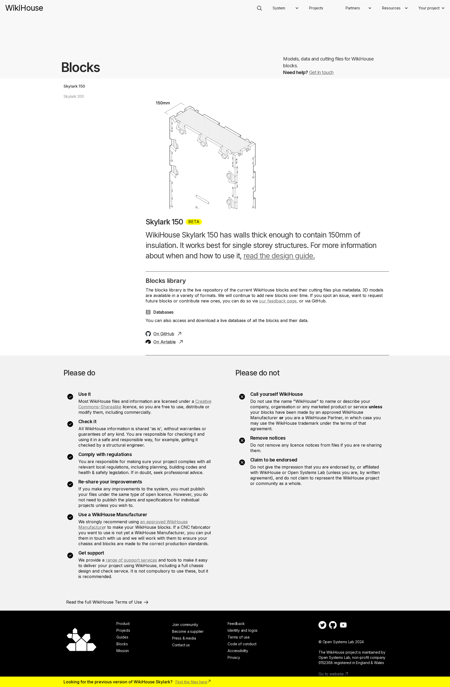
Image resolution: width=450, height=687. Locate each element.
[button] (285, 8)
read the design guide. (279, 255)
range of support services (131, 560)
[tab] (98, 86)
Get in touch (321, 72)
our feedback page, (278, 300)
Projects (316, 8)
